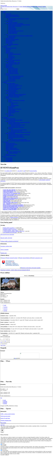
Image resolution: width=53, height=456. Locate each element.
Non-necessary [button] (4, 449)
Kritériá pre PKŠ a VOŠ (15, 126)
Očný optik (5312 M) (12, 87)
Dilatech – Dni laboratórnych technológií (16, 100)
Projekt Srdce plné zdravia (13, 111)
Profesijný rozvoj (9, 43)
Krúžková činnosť (9, 65)
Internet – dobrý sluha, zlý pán (14, 77)
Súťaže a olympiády (10, 67)
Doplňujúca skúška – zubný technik (10, 230)
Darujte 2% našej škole (12, 22)
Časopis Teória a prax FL (11, 81)
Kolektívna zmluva (11, 37)
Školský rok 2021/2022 (13, 70)
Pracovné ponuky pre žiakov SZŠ (12, 63)
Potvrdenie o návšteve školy (6, 246)
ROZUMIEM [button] (12, 427)
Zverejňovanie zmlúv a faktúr (11, 144)
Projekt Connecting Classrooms (14, 109)
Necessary (4, 444)
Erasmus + (10, 101)
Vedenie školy (8, 13)
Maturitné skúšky (9, 59)
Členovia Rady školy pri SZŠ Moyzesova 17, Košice (18, 18)
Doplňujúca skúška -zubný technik (12, 96)
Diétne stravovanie (12, 29)
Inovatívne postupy (15, 105)
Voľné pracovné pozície (5, 416)
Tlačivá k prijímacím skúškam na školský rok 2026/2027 (19, 132)
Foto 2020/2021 (9, 160)
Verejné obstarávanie (10, 145)
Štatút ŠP (10, 55)
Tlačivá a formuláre (4, 249)
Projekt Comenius (11, 110)
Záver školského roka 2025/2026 (10, 232)
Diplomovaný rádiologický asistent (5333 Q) (17, 94)
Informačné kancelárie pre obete (9, 228)
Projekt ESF (10, 107)
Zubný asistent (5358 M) (13, 89)
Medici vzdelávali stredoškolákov (15, 26)
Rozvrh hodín (8, 49)
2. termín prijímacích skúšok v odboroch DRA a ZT (13, 231)
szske (24, 170)
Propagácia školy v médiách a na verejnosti (14, 23)
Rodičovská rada (9, 21)
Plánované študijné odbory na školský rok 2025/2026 (19, 134)
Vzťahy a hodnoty (11, 79)
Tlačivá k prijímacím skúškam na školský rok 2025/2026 (19, 140)
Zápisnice (8, 150)
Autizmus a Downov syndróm (14, 78)
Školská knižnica (9, 41)
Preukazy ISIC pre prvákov (8, 227)
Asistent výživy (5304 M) (13, 84)
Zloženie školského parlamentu (14, 54)
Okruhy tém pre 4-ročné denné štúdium (19, 129)
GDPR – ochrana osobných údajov (8, 413)
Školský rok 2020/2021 (13, 71)
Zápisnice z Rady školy (12, 153)
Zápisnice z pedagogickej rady (14, 151)
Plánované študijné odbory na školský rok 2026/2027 (19, 122)
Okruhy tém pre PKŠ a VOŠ (16, 131)
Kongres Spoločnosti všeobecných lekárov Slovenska (19, 24)
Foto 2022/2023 (9, 157)
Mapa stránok (3, 422)
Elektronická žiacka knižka (11, 48)
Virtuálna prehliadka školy (6, 420)
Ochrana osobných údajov (11, 155)
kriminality (24, 270)
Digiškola (10, 99)
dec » (4, 345)
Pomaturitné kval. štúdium (11, 90)
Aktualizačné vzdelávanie (13, 44)
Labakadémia (11, 115)
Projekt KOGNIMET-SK (12, 32)
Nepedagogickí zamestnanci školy (12, 16)
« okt (2, 345)
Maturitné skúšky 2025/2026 (14, 60)
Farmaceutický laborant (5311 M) (15, 85)
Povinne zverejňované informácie (12, 149)
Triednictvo (8, 51)
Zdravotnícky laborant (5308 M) (14, 88)
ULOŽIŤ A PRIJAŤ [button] (5, 454)
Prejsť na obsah (4, 5)
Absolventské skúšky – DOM (14, 62)
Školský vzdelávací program (11, 148)
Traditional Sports (14, 103)
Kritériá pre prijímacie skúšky (14, 123)
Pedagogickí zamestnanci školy (12, 15)
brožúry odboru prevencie (16, 270)
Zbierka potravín (11, 27)
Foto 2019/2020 (9, 161)
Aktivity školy (8, 114)
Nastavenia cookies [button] (5, 427)
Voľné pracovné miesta (10, 143)
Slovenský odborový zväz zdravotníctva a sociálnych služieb (20, 35)
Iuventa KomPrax (11, 106)
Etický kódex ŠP (11, 57)
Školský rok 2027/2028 (10, 118)
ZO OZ (7, 34)
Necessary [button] (3, 443)
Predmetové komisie (10, 38)
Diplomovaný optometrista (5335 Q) (15, 95)
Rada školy (8, 17)
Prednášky (8, 74)
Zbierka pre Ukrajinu (12, 28)
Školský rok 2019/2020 (13, 72)
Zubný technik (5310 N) (13, 92)
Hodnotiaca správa (9, 147)
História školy (8, 45)
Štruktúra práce (4, 252)
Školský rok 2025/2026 (10, 133)
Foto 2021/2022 (9, 159)
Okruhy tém (10, 128)
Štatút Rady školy (12, 20)
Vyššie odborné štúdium (10, 93)
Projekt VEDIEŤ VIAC (12, 33)
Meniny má (29, 275)
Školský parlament (9, 52)
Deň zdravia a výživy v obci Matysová (15, 30)
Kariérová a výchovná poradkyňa (12, 39)
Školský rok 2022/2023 (13, 68)
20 (1, 342)
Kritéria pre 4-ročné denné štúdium (15, 136)
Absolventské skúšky (10, 61)
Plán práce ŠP (11, 56)
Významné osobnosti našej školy (12, 73)
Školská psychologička (10, 40)
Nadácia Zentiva (11, 112)
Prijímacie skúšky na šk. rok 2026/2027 (16, 127)
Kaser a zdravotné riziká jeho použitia (15, 76)
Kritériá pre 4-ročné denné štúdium (15, 120)
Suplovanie (8, 50)
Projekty (7, 98)
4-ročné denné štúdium (10, 83)
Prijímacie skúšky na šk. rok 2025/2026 (16, 137)
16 (5, 341)
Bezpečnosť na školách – (6, 270)
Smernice (8, 154)
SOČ (9, 116)
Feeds (12, 104)
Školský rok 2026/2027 (10, 121)
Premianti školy (9, 66)
